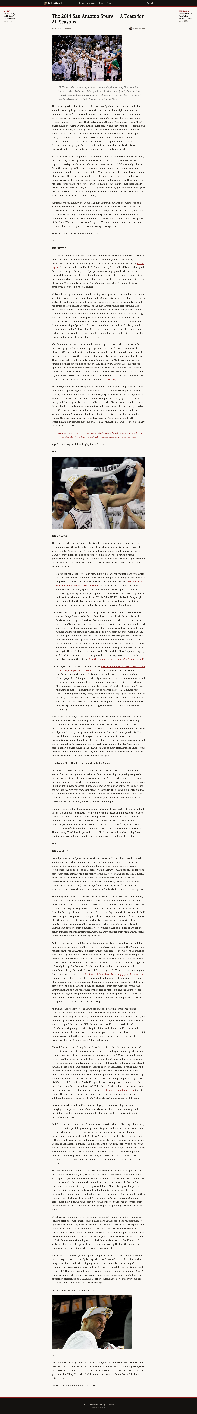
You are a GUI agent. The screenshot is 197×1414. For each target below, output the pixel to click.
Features (67, 29)
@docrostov (109, 1405)
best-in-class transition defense (118, 1090)
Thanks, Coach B (116, 379)
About (109, 3)
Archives (91, 3)
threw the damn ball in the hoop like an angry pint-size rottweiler (111, 974)
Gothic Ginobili (55, 3)
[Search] (130, 3)
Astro (101, 1407)
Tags (101, 3)
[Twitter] (152, 3)
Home (81, 3)
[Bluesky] (148, 3)
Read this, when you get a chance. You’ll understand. (115, 659)
